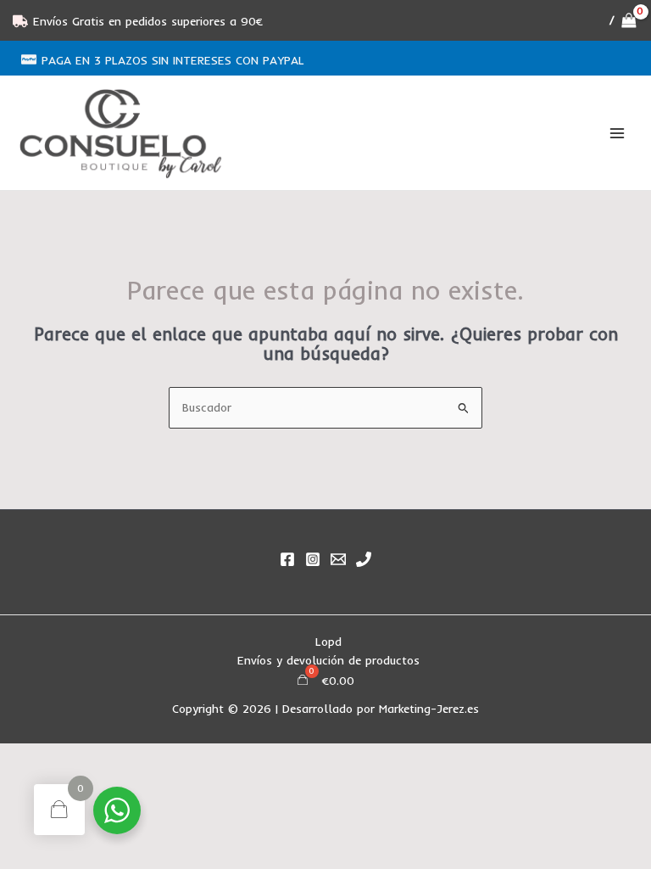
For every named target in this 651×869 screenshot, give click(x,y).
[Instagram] (312, 559)
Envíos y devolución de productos (328, 660)
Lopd (328, 641)
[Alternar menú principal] (617, 132)
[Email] (338, 559)
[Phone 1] (363, 559)
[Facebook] (287, 559)
